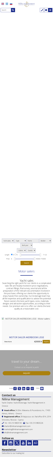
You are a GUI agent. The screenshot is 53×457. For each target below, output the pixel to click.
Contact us (9, 395)
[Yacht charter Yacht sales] (8, 240)
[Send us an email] (46, 10)
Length (7, 255)
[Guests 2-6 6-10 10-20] (31, 250)
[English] (3, 4)
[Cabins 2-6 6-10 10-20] (21, 250)
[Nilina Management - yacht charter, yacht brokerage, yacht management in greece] (26, 4)
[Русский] (11, 4)
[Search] (13, 10)
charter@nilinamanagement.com (17, 426)
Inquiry (46, 342)
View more (8, 342)
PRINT (38, 388)
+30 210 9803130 (15, 423)
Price (8, 259)
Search (26, 263)
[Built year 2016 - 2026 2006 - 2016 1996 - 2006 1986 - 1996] (26, 245)
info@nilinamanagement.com (16, 432)
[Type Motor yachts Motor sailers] (20, 240)
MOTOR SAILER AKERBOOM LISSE (26, 337)
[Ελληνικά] (7, 4)
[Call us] (42, 10)
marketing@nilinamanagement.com (18, 429)
